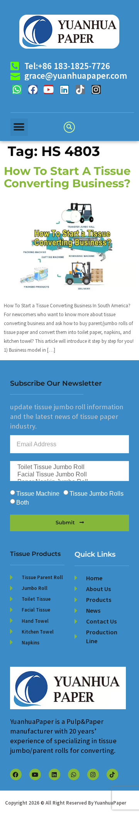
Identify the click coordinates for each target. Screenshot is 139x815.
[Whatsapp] (17, 89)
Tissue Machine (37, 494)
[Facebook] (32, 89)
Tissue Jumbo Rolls (97, 494)
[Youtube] (48, 89)
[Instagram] (96, 89)
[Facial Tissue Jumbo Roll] (69, 474)
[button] (19, 127)
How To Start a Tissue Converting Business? (67, 177)
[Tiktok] (80, 89)
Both (22, 503)
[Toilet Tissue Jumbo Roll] (69, 467)
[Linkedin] (64, 89)
